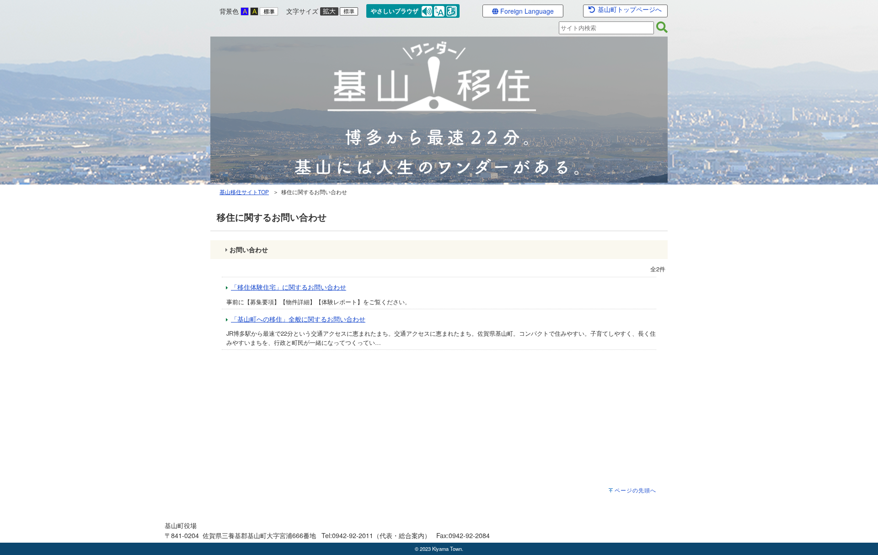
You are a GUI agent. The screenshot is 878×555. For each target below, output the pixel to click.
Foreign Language (526, 11)
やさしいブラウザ (394, 11)
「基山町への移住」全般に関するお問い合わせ (298, 318)
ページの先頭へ (635, 490)
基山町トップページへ (629, 9)
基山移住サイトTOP (244, 192)
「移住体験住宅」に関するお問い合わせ (288, 286)
